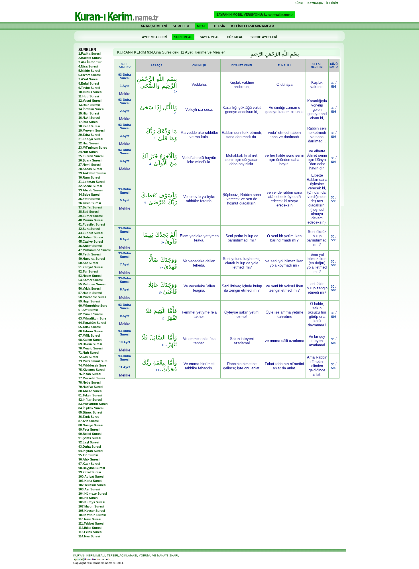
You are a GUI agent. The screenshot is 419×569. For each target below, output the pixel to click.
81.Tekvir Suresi (90, 395)
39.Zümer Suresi (90, 216)
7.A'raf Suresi (88, 79)
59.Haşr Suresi (89, 301)
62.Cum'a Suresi (90, 314)
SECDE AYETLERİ (264, 37)
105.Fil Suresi (88, 498)
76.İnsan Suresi (89, 374)
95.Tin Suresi (88, 455)
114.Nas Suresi (89, 536)
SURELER (181, 26)
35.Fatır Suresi (89, 198)
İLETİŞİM (332, 3)
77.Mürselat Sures (91, 378)
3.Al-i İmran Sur (89, 62)
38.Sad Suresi (88, 211)
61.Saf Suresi (88, 310)
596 (333, 161)
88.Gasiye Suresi (90, 425)
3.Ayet (124, 136)
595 (333, 86)
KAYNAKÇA (315, 3)
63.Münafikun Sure (92, 318)
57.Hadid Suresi (90, 292)
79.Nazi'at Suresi (90, 386)
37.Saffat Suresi (90, 207)
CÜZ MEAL (235, 37)
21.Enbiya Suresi (90, 139)
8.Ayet (124, 289)
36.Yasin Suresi (89, 203)
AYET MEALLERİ (154, 37)
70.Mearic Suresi (90, 348)
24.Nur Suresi (88, 151)
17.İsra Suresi (88, 122)
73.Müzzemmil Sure (92, 361)
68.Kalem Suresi (90, 339)
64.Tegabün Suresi (92, 322)
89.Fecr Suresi (88, 429)
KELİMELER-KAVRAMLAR (252, 26)
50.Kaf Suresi (88, 263)
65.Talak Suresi (89, 327)
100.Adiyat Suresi (91, 476)
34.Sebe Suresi (89, 194)
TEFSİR (219, 26)
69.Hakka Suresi (90, 344)
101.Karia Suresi (90, 480)
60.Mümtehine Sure (92, 305)
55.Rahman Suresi (91, 284)
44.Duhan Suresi (90, 237)
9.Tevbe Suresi (89, 87)
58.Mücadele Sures (92, 297)
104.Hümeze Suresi (92, 493)
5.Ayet (124, 200)
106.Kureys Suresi (91, 502)
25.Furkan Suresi (90, 156)
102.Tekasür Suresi (92, 485)
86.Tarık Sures (88, 416)
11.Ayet (124, 367)
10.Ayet (124, 342)
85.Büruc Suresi (90, 412)
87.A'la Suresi (88, 421)
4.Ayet (124, 161)
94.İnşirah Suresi (90, 451)
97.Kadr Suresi (89, 463)
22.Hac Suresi (88, 143)
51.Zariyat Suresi (90, 267)
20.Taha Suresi (89, 134)
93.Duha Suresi (89, 446)
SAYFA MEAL (209, 37)
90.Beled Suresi (89, 433)
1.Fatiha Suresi (89, 53)
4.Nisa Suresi (88, 66)
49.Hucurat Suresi (91, 258)
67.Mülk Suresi (89, 335)
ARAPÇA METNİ (154, 26)
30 (332, 83)
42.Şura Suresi (89, 228)
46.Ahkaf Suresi (90, 245)
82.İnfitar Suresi (90, 399)
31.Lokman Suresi (91, 181)
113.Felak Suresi (90, 532)
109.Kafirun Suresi (92, 515)
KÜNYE (299, 3)
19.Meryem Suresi (91, 130)
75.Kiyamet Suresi (91, 369)
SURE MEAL (183, 37)
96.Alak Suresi (88, 459)
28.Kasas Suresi (90, 169)
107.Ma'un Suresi (91, 506)
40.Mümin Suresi (90, 220)
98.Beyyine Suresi (91, 468)
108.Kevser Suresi (91, 510)
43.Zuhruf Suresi (90, 233)
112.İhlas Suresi (89, 527)
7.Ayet (124, 264)
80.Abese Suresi (90, 391)
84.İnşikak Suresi (90, 408)
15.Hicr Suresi (88, 113)
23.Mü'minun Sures (92, 147)
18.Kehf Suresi (89, 126)
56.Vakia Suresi (89, 288)
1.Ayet (124, 85)
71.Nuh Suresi (88, 352)
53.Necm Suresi (89, 275)
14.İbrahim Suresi (91, 109)
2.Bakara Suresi (89, 58)
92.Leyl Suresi (88, 442)
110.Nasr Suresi (89, 519)
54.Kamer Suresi (90, 280)
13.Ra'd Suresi (89, 105)
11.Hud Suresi (88, 96)
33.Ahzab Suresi (90, 190)
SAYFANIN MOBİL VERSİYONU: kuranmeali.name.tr (254, 14)
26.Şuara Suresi (89, 160)
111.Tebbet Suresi (91, 523)
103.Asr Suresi (89, 489)
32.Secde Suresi (90, 186)
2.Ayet (124, 110)
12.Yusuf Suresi (89, 100)
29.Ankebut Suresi (92, 173)
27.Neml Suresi (89, 164)
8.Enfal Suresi (88, 83)
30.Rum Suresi (89, 177)
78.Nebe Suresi (89, 382)
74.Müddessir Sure (92, 365)
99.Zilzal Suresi (89, 472)
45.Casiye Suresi (90, 241)
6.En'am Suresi (89, 75)
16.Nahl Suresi (89, 117)
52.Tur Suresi (88, 271)
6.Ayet (124, 239)
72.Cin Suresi (88, 357)
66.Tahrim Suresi (90, 331)
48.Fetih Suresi (89, 254)
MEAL (201, 26)
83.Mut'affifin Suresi (93, 404)
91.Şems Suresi (89, 438)
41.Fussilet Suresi (91, 224)
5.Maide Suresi (89, 70)
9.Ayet (124, 316)
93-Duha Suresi (124, 76)
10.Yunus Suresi (90, 92)
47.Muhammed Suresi (94, 250)
